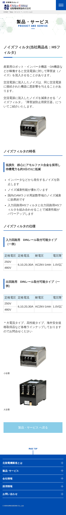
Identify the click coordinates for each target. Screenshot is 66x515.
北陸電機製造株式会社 (17, 7)
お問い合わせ (10, 494)
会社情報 (7, 478)
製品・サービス (15, 12)
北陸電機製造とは (12, 463)
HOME (6, 12)
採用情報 (7, 486)
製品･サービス (11, 470)
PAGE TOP (33, 449)
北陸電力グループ (10, 2)
